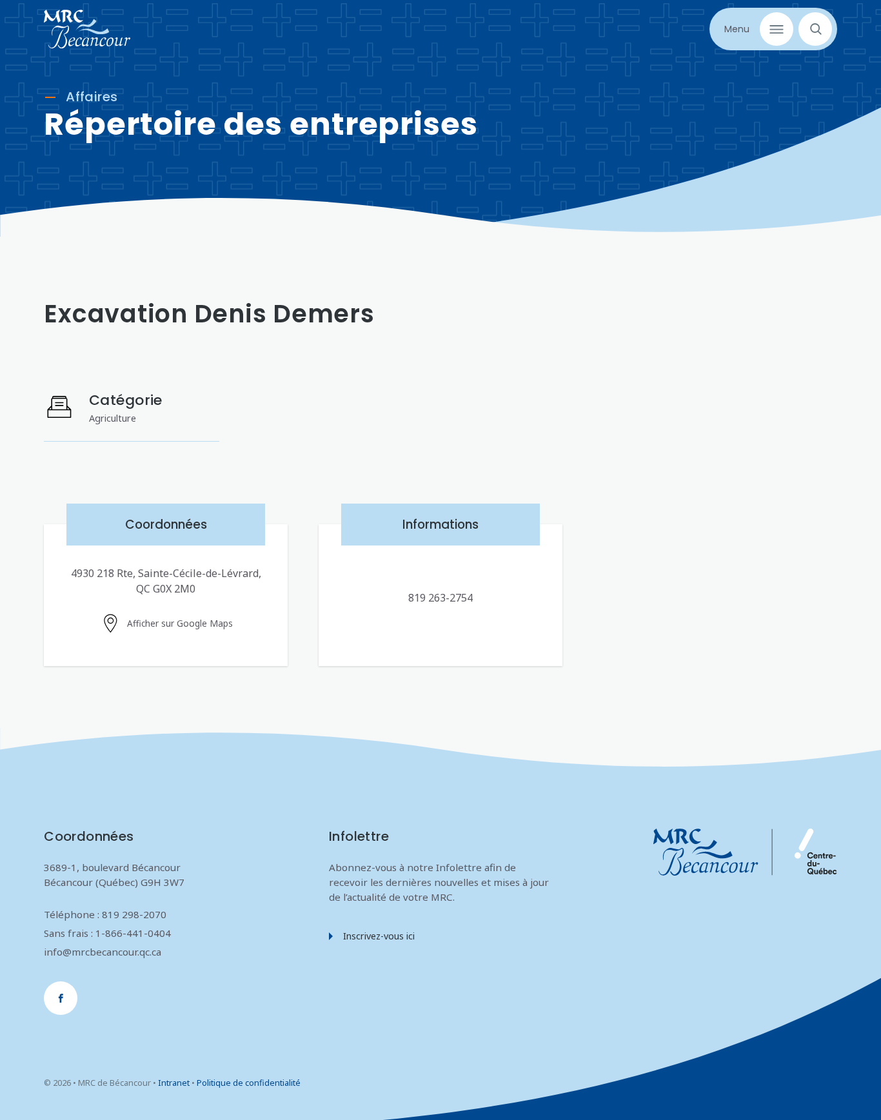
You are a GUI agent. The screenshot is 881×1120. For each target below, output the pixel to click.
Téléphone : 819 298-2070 (105, 914)
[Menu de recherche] (812, 29)
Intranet (174, 1082)
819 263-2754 (440, 598)
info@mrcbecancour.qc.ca (102, 951)
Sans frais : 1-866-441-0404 (107, 933)
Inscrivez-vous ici (379, 936)
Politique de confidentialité (249, 1082)
